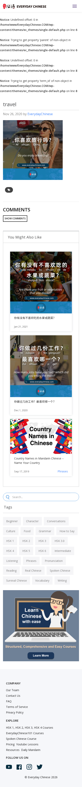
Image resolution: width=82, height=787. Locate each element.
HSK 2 (26, 541)
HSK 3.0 (59, 541)
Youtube (9, 767)
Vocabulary (42, 580)
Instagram (29, 767)
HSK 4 (10, 551)
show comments (15, 218)
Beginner (12, 521)
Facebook (19, 767)
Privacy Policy (14, 712)
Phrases (63, 471)
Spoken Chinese (60, 570)
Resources (13, 750)
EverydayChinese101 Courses (25, 733)
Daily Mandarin (30, 750)
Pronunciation (54, 561)
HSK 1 (10, 541)
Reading (11, 570)
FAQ (9, 701)
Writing (62, 580)
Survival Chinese (16, 580)
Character (32, 521)
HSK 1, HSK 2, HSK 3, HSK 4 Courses (29, 727)
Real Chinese (33, 570)
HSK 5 (26, 551)
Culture (10, 531)
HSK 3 (42, 541)
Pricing (10, 744)
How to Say (67, 531)
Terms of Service (17, 707)
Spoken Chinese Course (21, 739)
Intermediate (63, 551)
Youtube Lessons (27, 744)
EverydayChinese (40, 114)
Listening (12, 561)
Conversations (56, 521)
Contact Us (13, 696)
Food (27, 531)
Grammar (45, 531)
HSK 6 (42, 551)
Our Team (12, 690)
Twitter (40, 767)
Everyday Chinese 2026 (43, 777)
